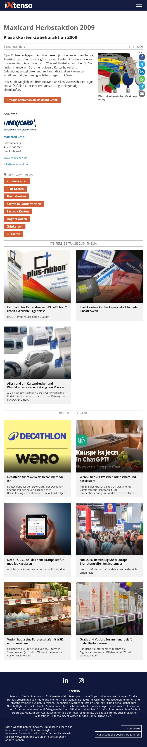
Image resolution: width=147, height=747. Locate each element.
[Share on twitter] (142, 64)
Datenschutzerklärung (32, 733)
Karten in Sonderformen (23, 204)
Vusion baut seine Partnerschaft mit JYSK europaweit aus (35, 641)
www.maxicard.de (15, 158)
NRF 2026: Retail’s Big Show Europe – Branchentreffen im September (105, 562)
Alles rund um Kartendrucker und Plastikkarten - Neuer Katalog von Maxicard (36, 385)
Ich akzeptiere (131, 728)
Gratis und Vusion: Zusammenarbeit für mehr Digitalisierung (107, 641)
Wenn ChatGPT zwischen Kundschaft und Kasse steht (108, 479)
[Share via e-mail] (142, 94)
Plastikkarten (16, 196)
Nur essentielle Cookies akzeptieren (118, 734)
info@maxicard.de (16, 164)
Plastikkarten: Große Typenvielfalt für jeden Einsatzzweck (109, 309)
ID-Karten (13, 234)
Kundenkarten (16, 181)
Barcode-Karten (17, 211)
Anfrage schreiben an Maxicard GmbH (32, 99)
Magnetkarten (16, 219)
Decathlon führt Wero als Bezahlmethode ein (35, 479)
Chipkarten (14, 226)
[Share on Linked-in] (142, 71)
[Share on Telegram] (142, 86)
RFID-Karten (15, 189)
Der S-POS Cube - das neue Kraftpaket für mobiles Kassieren (35, 562)
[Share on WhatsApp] (142, 79)
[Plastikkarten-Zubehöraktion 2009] (120, 92)
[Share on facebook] (142, 57)
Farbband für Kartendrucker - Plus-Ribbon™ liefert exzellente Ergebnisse (37, 309)
